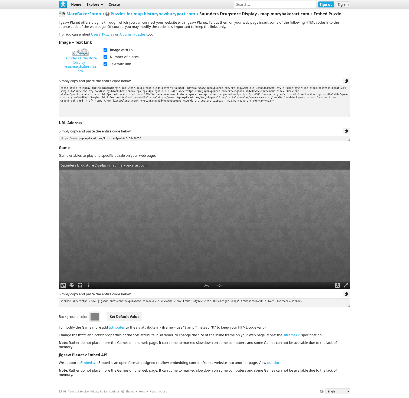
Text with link (120, 64)
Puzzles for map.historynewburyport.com (153, 14)
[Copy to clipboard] (346, 81)
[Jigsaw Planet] (63, 4)
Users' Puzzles (102, 34)
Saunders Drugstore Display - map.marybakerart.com (80, 64)
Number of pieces (124, 57)
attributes (117, 327)
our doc (273, 362)
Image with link (122, 49)
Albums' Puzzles (132, 34)
